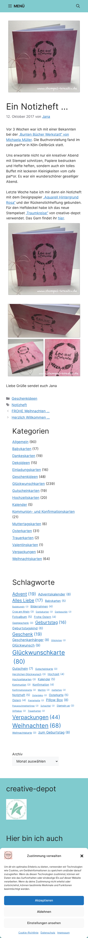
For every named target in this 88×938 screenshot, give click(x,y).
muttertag (59, 690)
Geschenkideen (24, 398)
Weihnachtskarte (24, 732)
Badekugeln (20, 606)
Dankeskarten (23, 456)
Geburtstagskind (27, 628)
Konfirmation (43, 684)
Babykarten (21, 449)
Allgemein (20, 442)
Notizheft (19, 405)
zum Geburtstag (54, 732)
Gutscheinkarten (25, 491)
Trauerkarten (23, 538)
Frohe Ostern (45, 616)
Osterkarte (58, 695)
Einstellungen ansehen (44, 923)
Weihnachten (36, 725)
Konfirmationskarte (24, 690)
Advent (24, 594)
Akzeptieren (44, 900)
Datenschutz (48, 932)
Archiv (17, 754)
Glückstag (58, 640)
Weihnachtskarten (27, 559)
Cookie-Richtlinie (28, 932)
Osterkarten (22, 531)
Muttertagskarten (26, 524)
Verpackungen (24, 552)
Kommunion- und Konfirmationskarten (43, 512)
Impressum (63, 932)
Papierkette (36, 700)
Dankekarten (44, 611)
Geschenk (27, 634)
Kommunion (21, 684)
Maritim (44, 690)
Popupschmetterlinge (25, 705)
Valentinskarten (25, 545)
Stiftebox (19, 711)
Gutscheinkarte (46, 668)
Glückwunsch (26, 645)
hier (61, 218)
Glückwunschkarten (28, 484)
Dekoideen (21, 463)
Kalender (19, 505)
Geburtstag (50, 622)
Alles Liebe (27, 600)
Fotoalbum (22, 617)
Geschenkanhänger (30, 640)
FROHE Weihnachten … (31, 411)
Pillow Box (57, 700)
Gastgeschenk (22, 622)
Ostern (19, 700)
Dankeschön (63, 611)
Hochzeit (56, 674)
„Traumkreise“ (37, 213)
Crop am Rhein (23, 611)
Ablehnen (44, 912)
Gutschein (22, 669)
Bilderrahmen (41, 606)
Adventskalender (54, 594)
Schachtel (48, 705)
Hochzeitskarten (25, 498)
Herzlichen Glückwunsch (29, 674)
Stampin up (65, 705)
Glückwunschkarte (38, 657)
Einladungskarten (26, 470)
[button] (82, 856)
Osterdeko (39, 695)
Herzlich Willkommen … (31, 417)
